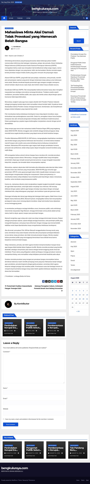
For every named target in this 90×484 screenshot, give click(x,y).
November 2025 (76, 172)
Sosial (73, 260)
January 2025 (75, 219)
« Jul (78, 311)
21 (87, 299)
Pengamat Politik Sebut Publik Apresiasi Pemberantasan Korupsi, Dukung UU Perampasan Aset (79, 66)
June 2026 (74, 140)
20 (83, 299)
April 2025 (74, 205)
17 (72, 299)
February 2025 (75, 214)
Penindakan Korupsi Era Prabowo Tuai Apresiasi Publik (78, 56)
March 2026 (74, 154)
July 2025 (74, 191)
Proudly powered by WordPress (9, 480)
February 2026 (75, 158)
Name (5, 388)
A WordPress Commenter (78, 114)
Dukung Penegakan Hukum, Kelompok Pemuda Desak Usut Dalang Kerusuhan (48, 287)
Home (11, 18)
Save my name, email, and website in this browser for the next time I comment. (29, 419)
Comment (6, 351)
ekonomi (73, 242)
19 (80, 299)
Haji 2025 (74, 246)
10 (72, 295)
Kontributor (17, 46)
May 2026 (74, 144)
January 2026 (75, 163)
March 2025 (74, 210)
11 (76, 295)
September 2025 (76, 182)
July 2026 (74, 135)
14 (87, 295)
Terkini (20, 18)
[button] (84, 18)
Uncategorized (9, 28)
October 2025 (75, 177)
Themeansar (31, 480)
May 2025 (74, 200)
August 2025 (75, 186)
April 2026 (74, 149)
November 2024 (76, 228)
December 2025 (76, 168)
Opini (28, 18)
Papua (73, 256)
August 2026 (75, 130)
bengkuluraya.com (45, 9)
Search (73, 28)
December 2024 (76, 224)
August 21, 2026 (11, 453)
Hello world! (76, 117)
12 (80, 295)
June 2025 (74, 196)
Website (5, 409)
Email (5, 398)
